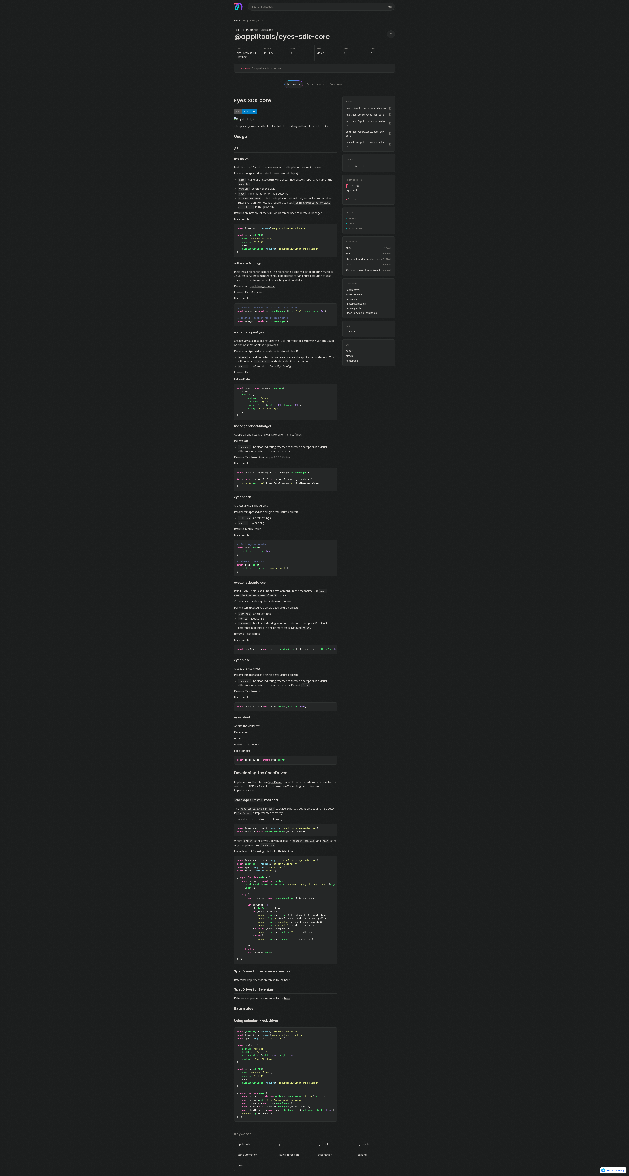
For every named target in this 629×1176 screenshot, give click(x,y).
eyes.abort (242, 717)
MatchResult (253, 529)
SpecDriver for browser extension (262, 971)
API (236, 148)
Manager (316, 213)
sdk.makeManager (248, 263)
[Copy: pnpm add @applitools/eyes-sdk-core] (390, 133)
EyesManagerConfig (262, 286)
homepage (353, 360)
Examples (244, 1008)
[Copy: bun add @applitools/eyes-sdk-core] (390, 144)
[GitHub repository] (391, 34)
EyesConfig (284, 366)
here (287, 980)
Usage (240, 136)
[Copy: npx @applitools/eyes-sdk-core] (390, 114)
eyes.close (242, 660)
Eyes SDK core (252, 100)
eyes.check (242, 497)
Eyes (248, 372)
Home (237, 20)
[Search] (389, 6)
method (256, 800)
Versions (336, 84)
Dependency (315, 84)
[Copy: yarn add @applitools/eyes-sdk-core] (390, 123)
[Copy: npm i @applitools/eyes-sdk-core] (390, 108)
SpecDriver (283, 193)
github (351, 355)
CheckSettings (262, 518)
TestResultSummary (257, 457)
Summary (293, 84)
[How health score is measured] (360, 179)
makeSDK (241, 159)
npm (350, 350)
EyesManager (253, 292)
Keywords (242, 1134)
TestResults (252, 634)
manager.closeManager (252, 426)
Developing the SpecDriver (260, 773)
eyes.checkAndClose (250, 582)
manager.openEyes (249, 332)
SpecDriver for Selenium (254, 989)
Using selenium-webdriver (256, 1020)
